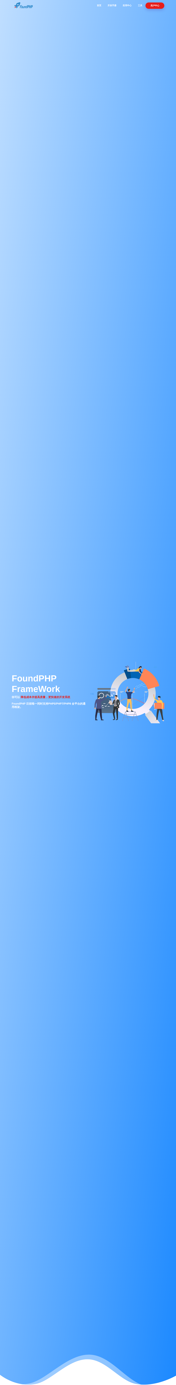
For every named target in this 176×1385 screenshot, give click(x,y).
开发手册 (112, 5)
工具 (140, 5)
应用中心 (127, 5)
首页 (99, 5)
